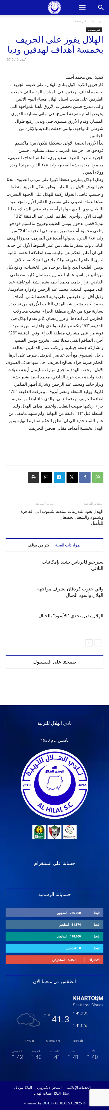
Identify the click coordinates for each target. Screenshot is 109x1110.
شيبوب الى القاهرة (37, 511)
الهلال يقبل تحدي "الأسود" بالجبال (71, 615)
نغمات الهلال (43, 1093)
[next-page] (89, 642)
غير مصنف (79, 20)
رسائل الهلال (61, 1093)
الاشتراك (94, 960)
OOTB (47, 1103)
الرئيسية (97, 20)
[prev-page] (97, 642)
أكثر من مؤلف (39, 545)
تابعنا (96, 913)
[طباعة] (33, 477)
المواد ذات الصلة (68, 545)
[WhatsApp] (97, 477)
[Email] (46, 477)
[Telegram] (59, 477)
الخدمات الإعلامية (79, 1088)
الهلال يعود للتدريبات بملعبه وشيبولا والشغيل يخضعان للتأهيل (79, 517)
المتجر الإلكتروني (49, 1088)
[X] (72, 477)
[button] (82, 7)
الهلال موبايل (23, 1088)
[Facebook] (85, 477)
